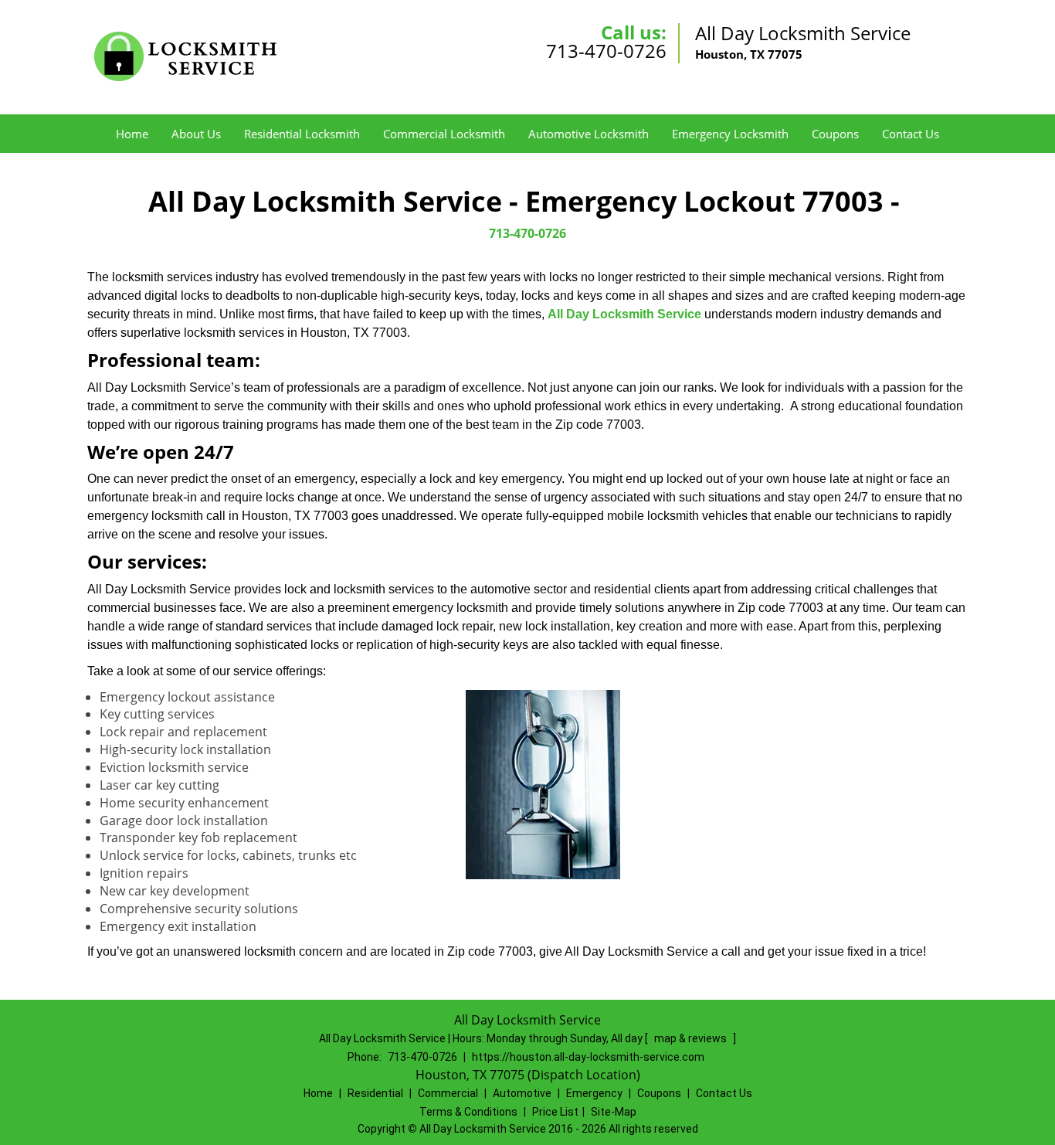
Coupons (835, 133)
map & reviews (691, 1038)
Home (132, 133)
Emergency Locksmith (730, 133)
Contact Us (910, 133)
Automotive (522, 1093)
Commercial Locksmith (444, 133)
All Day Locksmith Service (624, 314)
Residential (375, 1093)
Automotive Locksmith (588, 133)
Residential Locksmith (302, 133)
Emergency (594, 1093)
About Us (196, 133)
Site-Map (613, 1112)
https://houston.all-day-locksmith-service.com (588, 1057)
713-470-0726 (606, 50)
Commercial (448, 1093)
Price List (555, 1112)
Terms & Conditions (468, 1112)
